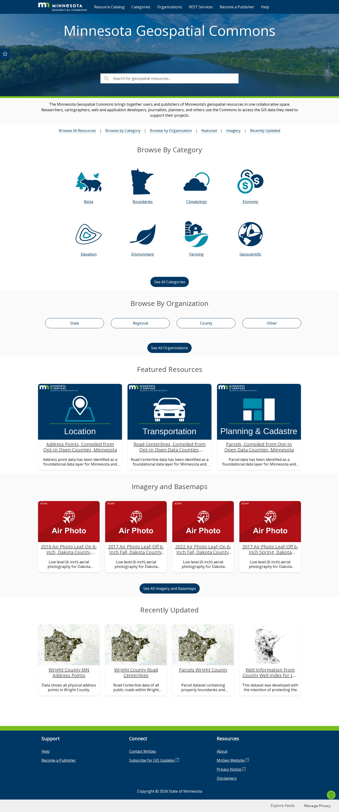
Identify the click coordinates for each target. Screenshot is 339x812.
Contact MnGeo (142, 751)
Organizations (169, 6)
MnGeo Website (231, 760)
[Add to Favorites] (5, 53)
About (222, 751)
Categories (140, 6)
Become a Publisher (237, 6)
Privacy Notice (229, 769)
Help (265, 6)
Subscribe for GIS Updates (152, 760)
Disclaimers (227, 778)
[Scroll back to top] (331, 795)
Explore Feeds (283, 805)
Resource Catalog (109, 6)
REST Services (201, 6)
